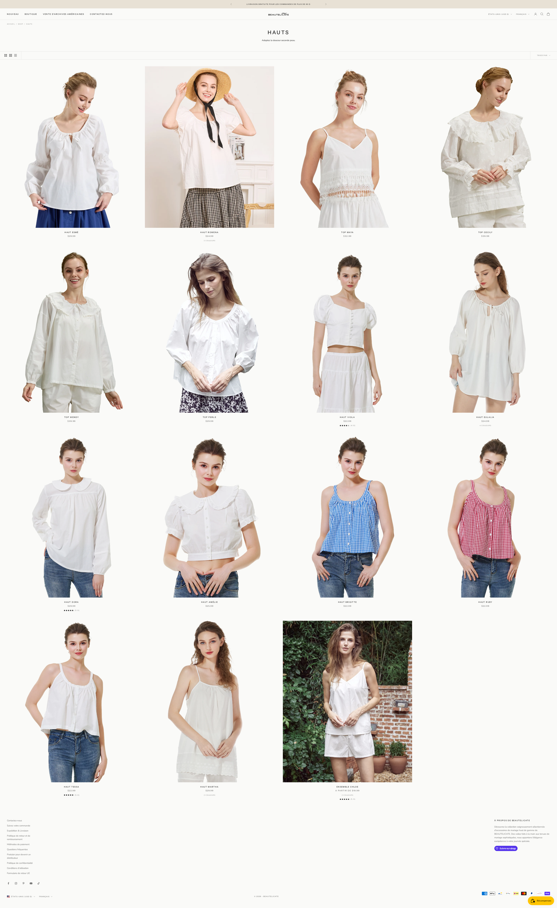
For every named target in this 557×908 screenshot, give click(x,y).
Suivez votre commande (18, 825)
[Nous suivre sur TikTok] (38, 883)
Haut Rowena (209, 232)
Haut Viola (347, 417)
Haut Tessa (71, 787)
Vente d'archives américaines (63, 14)
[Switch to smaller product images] (10, 55)
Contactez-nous (101, 14)
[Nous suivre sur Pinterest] (23, 883)
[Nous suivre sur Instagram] (16, 883)
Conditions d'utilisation (18, 868)
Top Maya (347, 232)
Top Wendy (71, 417)
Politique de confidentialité (20, 863)
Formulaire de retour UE (18, 873)
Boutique (31, 14)
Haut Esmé (71, 232)
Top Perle (209, 417)
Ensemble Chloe (347, 787)
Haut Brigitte (347, 602)
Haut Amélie (209, 602)
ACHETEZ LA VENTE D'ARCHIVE (285, 5)
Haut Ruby (485, 602)
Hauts (29, 24)
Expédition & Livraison (17, 830)
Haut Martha (209, 787)
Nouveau (13, 14)
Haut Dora (71, 602)
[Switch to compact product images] (15, 55)
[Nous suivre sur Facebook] (8, 883)
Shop (20, 24)
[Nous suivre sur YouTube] (31, 883)
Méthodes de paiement (18, 844)
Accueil (11, 24)
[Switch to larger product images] (5, 55)
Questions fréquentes (17, 849)
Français (521, 14)
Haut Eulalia (485, 417)
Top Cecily (485, 232)
